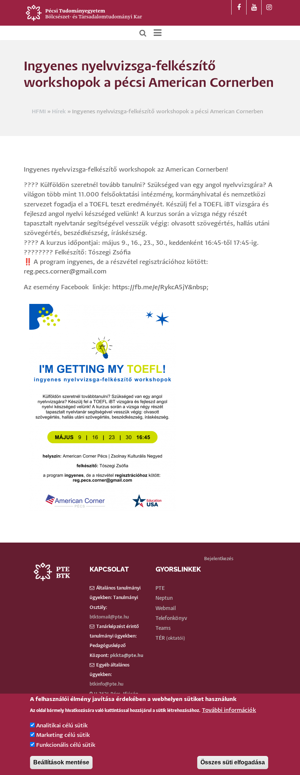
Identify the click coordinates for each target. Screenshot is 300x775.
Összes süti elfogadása (232, 762)
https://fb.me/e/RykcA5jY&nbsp (159, 287)
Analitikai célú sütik (62, 725)
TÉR (160, 638)
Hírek (59, 111)
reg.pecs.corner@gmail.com (65, 272)
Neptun (164, 598)
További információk (229, 710)
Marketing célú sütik (63, 735)
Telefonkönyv (171, 618)
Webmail (165, 608)
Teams (163, 628)
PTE (160, 588)
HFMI (39, 111)
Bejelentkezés (218, 559)
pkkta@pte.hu (126, 655)
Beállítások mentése (61, 762)
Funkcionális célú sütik (65, 745)
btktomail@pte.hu (109, 617)
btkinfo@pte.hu (106, 684)
